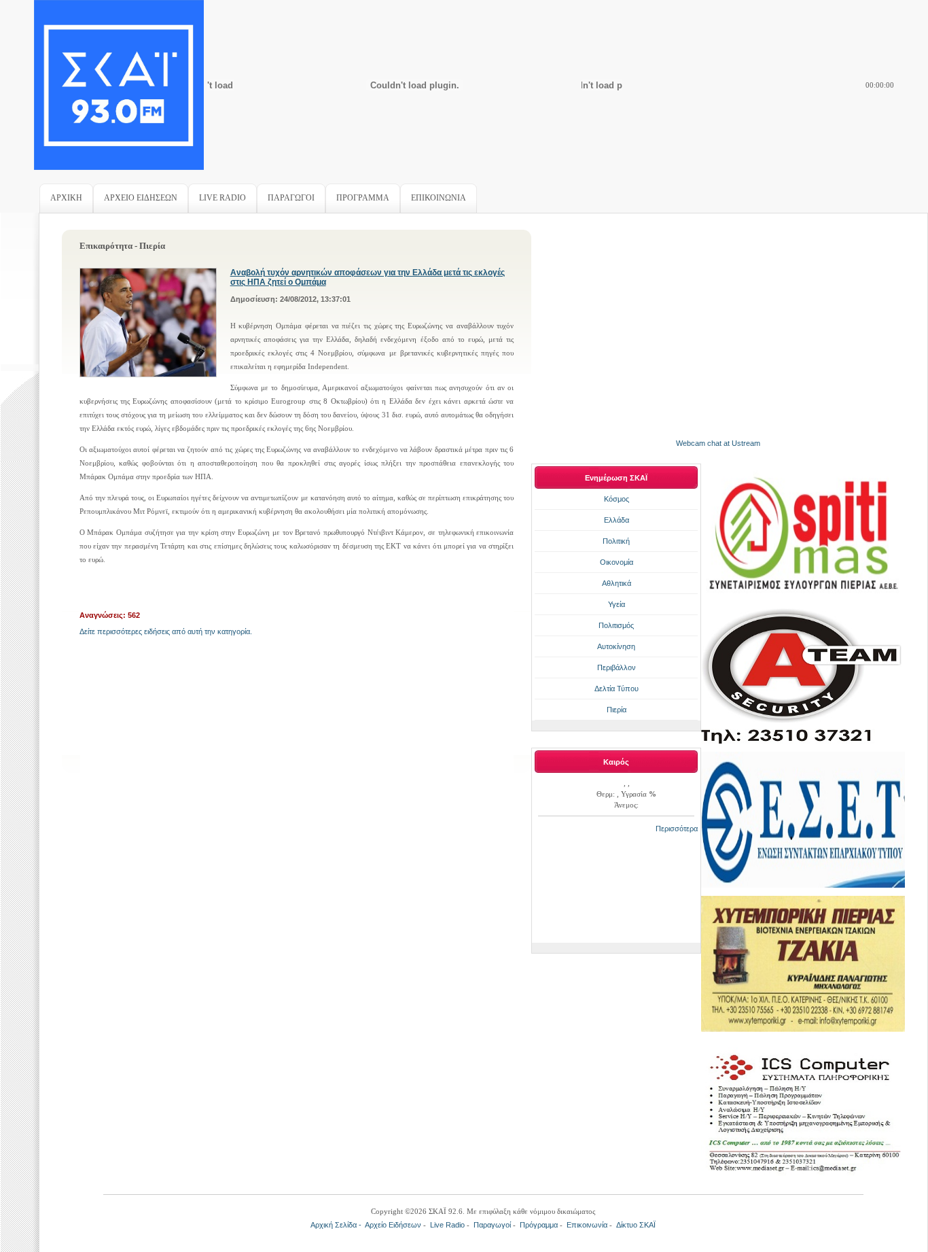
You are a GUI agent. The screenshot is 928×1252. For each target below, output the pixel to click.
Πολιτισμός (616, 625)
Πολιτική (616, 541)
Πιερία (616, 710)
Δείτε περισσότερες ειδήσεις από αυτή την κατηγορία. (165, 631)
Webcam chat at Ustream (718, 443)
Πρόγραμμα (539, 1225)
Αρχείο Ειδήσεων (393, 1225)
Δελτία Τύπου (616, 688)
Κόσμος (616, 499)
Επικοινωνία (587, 1225)
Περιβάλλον (616, 667)
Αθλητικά (616, 583)
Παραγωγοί (492, 1225)
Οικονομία (616, 562)
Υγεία (616, 604)
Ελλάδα (616, 520)
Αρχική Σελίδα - (337, 1225)
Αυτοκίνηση (616, 646)
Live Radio (447, 1225)
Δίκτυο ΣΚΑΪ (636, 1225)
